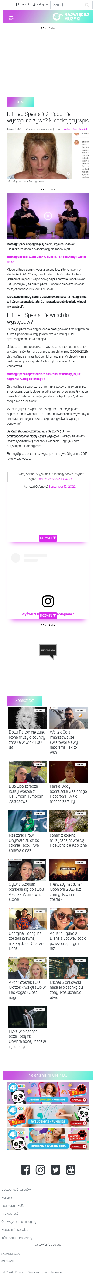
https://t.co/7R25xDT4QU (55, 479)
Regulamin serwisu (14, 1229)
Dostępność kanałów (16, 1189)
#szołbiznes (33, 129)
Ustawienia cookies (48, 1244)
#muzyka (46, 129)
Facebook (23, 4)
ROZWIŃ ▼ (48, 538)
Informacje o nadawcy (16, 1238)
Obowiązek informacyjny (18, 1222)
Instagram (42, 4)
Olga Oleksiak (80, 129)
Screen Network (10, 1254)
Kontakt (6, 1197)
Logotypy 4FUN (12, 1205)
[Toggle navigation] (11, 16)
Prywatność (9, 1213)
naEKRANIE (8, 1261)
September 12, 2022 (62, 486)
